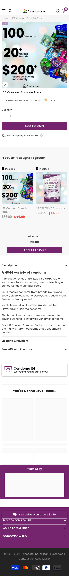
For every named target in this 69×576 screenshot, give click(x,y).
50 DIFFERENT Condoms (50, 208)
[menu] (3, 11)
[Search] (10, 11)
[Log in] (58, 11)
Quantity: (7, 109)
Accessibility (43, 558)
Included (10, 169)
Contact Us (26, 558)
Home (5, 18)
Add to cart (35, 126)
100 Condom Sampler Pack (21, 92)
